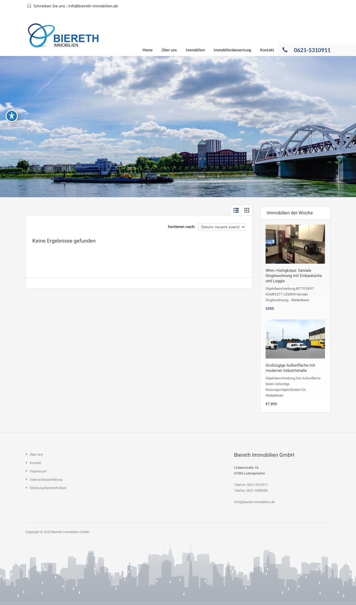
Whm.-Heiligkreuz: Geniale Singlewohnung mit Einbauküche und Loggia (294, 275)
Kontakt (267, 49)
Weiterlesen (300, 300)
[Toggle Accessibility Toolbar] (11, 116)
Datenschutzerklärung (46, 479)
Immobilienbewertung (232, 49)
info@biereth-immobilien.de (93, 5)
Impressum (38, 471)
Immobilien (195, 49)
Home (148, 49)
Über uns (169, 49)
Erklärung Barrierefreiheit (48, 488)
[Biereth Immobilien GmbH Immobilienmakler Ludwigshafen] (63, 38)
